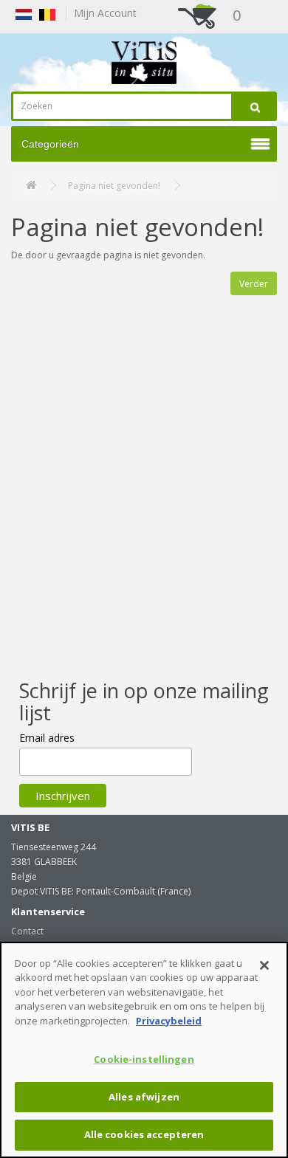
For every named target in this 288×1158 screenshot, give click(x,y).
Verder (253, 284)
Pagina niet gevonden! (114, 185)
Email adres (47, 738)
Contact (27, 931)
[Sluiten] (264, 965)
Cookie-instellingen (143, 1059)
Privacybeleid (169, 1020)
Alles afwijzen (144, 1096)
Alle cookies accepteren (144, 1134)
